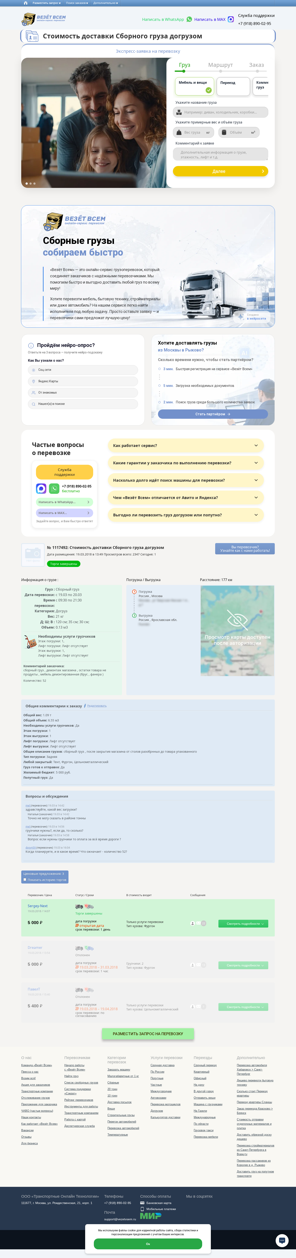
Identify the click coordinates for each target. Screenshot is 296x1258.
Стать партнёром (210, 414)
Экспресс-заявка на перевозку (148, 51)
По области (201, 1123)
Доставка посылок (119, 1102)
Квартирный (201, 1071)
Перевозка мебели (206, 1136)
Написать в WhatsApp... (57, 502)
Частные (156, 1084)
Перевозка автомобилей (123, 1128)
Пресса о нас (30, 1071)
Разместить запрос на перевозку (148, 1033)
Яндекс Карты (48, 381)
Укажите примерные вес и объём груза (209, 122)
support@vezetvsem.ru (120, 1219)
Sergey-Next (38, 905)
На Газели (200, 1110)
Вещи (111, 1108)
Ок (148, 1244)
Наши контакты (31, 1117)
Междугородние (161, 1091)
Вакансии (27, 1130)
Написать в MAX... (53, 513)
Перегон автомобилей (121, 1121)
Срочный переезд (205, 1065)
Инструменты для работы (81, 1106)
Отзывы (26, 1136)
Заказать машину (118, 1069)
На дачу (199, 1084)
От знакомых (47, 392)
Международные (205, 1117)
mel (28, 805)
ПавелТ (34, 989)
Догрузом (157, 1110)
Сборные (113, 1082)
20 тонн (112, 1089)
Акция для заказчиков (35, 1084)
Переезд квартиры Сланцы (254, 1102)
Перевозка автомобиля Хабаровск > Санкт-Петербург (252, 1070)
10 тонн (112, 1095)
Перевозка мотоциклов (166, 1104)
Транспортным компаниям (81, 1113)
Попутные (157, 1078)
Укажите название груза (196, 102)
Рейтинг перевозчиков (78, 1100)
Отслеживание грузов (35, 1097)
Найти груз (71, 1076)
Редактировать (97, 706)
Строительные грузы (121, 1115)
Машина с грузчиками (208, 1104)
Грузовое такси (203, 1130)
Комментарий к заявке (195, 143)
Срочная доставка (162, 1065)
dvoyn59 (31, 847)
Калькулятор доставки (165, 1117)
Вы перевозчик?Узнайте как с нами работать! (245, 549)
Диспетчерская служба (79, 1126)
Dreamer (35, 947)
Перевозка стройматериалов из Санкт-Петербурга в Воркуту (255, 1150)
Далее (219, 171)
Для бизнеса (29, 1143)
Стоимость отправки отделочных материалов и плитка (254, 1124)
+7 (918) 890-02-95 (254, 23)
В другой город (204, 1091)
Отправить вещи (204, 1097)
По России (157, 1071)
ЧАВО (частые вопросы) (37, 1110)
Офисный (200, 1078)
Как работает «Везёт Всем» (39, 1123)
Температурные (117, 1134)
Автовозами (158, 1097)
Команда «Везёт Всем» (36, 1065)
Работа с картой (75, 1119)
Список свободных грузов (81, 1082)
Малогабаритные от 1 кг (123, 1076)
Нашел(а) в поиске (51, 404)
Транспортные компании (37, 1091)
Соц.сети (44, 369)
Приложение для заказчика (39, 1104)
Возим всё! (28, 1078)
